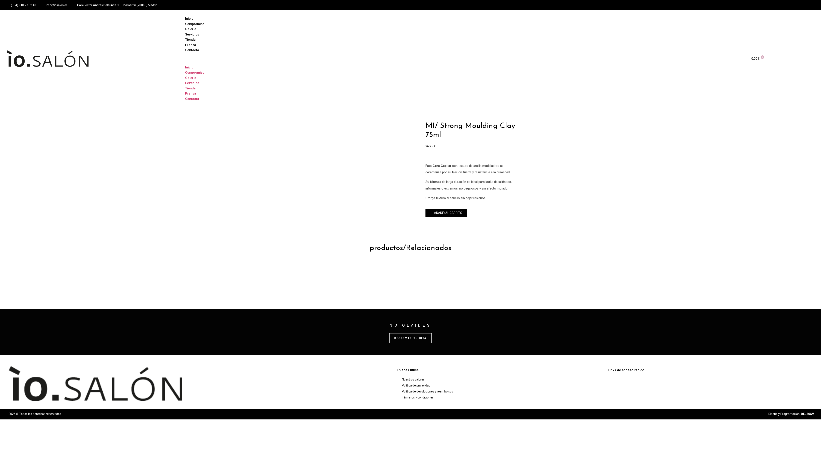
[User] (814, 5)
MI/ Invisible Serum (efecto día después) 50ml (311, 269)
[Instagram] (798, 5)
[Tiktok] (806, 5)
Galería (190, 29)
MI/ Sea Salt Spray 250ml (485, 269)
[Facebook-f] (790, 5)
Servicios (192, 34)
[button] (463, 58)
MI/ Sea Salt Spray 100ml (381, 269)
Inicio (189, 19)
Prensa (190, 45)
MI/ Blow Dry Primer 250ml (433, 269)
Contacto (192, 50)
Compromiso (194, 24)
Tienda (190, 39)
